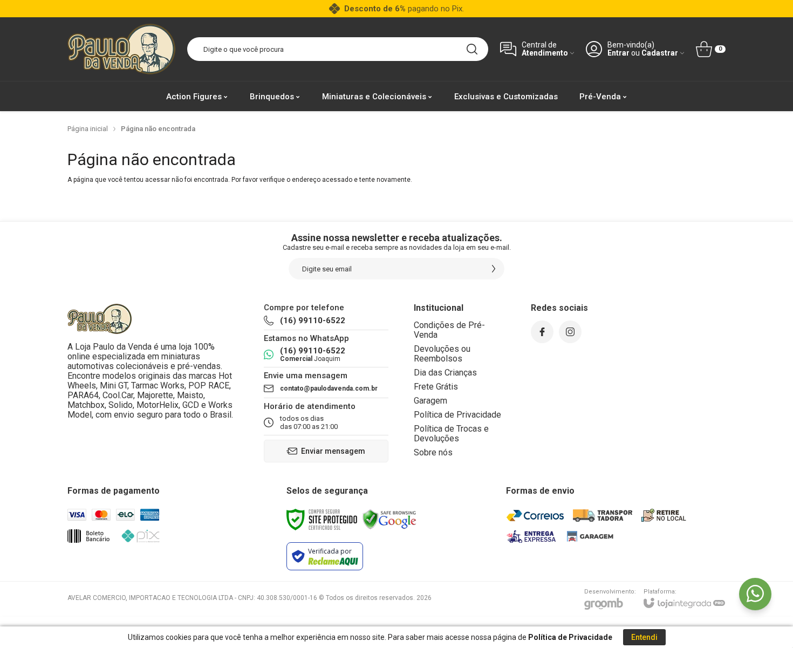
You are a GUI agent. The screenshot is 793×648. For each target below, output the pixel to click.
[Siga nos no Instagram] (570, 331)
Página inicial (87, 129)
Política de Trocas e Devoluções (451, 434)
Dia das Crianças (445, 372)
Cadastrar (659, 53)
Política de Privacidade (457, 415)
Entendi (644, 637)
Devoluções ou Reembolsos (442, 354)
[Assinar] (493, 268)
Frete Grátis (436, 386)
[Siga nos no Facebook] (542, 331)
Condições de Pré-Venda (449, 330)
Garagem (430, 400)
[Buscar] (472, 49)
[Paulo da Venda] (121, 49)
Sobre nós (433, 452)
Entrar (618, 53)
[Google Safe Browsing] (389, 519)
